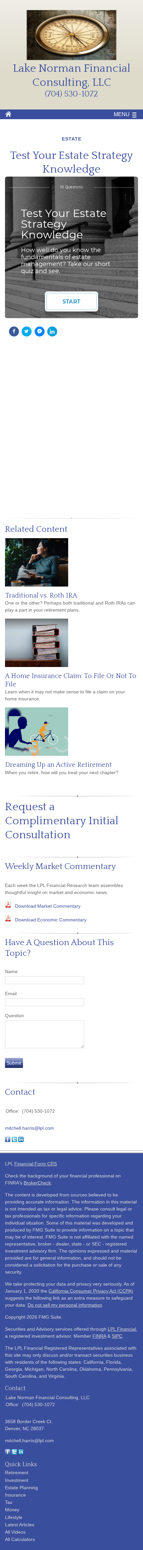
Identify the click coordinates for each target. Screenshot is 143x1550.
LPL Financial (122, 1329)
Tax (8, 1502)
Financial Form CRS (35, 1163)
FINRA (99, 1336)
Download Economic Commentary (50, 919)
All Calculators (20, 1539)
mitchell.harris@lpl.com (29, 1128)
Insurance (15, 1495)
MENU (122, 114)
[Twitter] (14, 1453)
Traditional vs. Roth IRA (41, 595)
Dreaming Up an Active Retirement (58, 764)
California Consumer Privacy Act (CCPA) (91, 1291)
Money (12, 1509)
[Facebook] (7, 1453)
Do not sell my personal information (65, 1305)
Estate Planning (21, 1487)
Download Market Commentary (47, 906)
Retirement (16, 1472)
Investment (16, 1480)
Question (14, 1015)
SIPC (117, 1336)
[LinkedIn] (21, 1453)
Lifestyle (13, 1517)
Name (11, 971)
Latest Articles (19, 1524)
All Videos (15, 1532)
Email (11, 993)
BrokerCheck (37, 1182)
